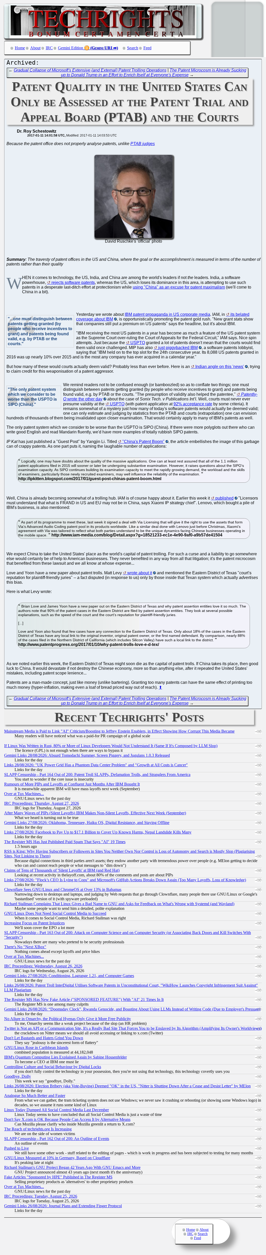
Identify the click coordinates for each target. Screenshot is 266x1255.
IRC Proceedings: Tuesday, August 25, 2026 (40, 1196)
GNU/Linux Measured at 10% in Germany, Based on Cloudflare (57, 1158)
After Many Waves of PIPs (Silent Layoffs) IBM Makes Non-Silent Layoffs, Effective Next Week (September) (95, 813)
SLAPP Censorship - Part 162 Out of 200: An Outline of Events (56, 1138)
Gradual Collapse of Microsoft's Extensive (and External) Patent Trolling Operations (90, 70)
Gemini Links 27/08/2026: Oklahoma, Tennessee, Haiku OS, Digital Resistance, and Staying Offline (86, 822)
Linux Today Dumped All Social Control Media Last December (56, 1110)
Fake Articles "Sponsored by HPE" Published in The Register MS (58, 1177)
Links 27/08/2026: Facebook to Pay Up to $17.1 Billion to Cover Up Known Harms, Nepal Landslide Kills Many (97, 832)
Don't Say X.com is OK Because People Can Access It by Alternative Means (67, 1119)
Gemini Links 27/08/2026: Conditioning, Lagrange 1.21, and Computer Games (69, 975)
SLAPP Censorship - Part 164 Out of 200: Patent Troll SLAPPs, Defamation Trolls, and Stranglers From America (97, 774)
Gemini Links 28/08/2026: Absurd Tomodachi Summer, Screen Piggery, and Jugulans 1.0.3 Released (87, 755)
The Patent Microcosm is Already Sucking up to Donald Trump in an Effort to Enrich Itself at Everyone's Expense (153, 72)
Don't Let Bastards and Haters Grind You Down (43, 1038)
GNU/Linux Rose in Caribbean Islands (36, 1047)
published (224, 498)
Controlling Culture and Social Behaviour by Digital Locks (52, 1067)
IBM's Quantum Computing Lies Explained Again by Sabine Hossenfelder (65, 1057)
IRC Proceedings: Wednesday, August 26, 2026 (43, 966)
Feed (147, 48)
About (35, 48)
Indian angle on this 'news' (219, 366)
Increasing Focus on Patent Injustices (34, 923)
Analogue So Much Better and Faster (34, 1095)
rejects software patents (73, 282)
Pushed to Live (16, 1148)
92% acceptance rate (193, 404)
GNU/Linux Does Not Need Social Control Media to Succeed (55, 913)
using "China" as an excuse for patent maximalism (179, 287)
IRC (49, 48)
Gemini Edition (70, 48)
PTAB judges (142, 143)
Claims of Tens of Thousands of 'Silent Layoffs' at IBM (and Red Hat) (61, 870)
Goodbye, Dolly (17, 1076)
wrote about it (139, 573)
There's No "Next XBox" (25, 947)
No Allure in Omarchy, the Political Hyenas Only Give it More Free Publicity (67, 1019)
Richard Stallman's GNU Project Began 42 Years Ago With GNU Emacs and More (72, 1167)
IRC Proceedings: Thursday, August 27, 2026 (41, 803)
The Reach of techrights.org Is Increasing (38, 1129)
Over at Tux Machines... (24, 794)
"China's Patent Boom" (143, 441)
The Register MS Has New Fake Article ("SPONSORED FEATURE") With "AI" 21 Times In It (84, 999)
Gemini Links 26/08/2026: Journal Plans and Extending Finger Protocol (63, 1206)
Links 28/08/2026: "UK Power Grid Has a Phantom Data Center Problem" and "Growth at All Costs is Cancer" (96, 765)
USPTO (137, 342)
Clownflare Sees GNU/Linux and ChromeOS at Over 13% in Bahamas (62, 889)
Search (132, 48)
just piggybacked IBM (178, 347)
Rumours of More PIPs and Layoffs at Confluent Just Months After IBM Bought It (72, 784)
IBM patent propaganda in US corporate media (167, 314)
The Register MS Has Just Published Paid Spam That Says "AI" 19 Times (64, 842)
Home (20, 48)
